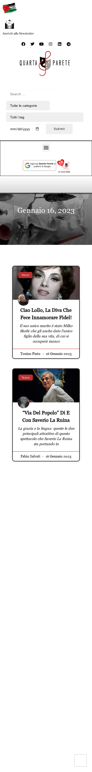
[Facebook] (23, 44)
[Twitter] (32, 44)
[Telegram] (69, 44)
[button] (46, 147)
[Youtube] (41, 44)
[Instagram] (50, 44)
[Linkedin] (60, 44)
